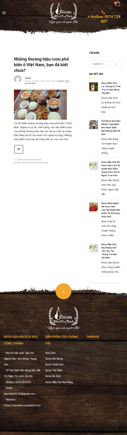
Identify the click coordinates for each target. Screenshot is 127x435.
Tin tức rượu (30, 83)
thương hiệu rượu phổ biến (29, 160)
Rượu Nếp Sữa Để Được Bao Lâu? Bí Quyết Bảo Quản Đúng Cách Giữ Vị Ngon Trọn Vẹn (110, 169)
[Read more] (19, 153)
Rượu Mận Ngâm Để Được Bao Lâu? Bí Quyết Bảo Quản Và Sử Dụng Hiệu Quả (110, 210)
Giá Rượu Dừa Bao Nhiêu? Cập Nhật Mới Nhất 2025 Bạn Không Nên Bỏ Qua (110, 127)
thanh (28, 78)
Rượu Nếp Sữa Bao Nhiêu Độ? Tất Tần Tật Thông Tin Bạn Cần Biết (109, 251)
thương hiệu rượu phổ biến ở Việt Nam (31, 163)
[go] (116, 64)
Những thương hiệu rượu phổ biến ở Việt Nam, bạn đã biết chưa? (41, 65)
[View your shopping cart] (117, 3)
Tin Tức (61, 81)
